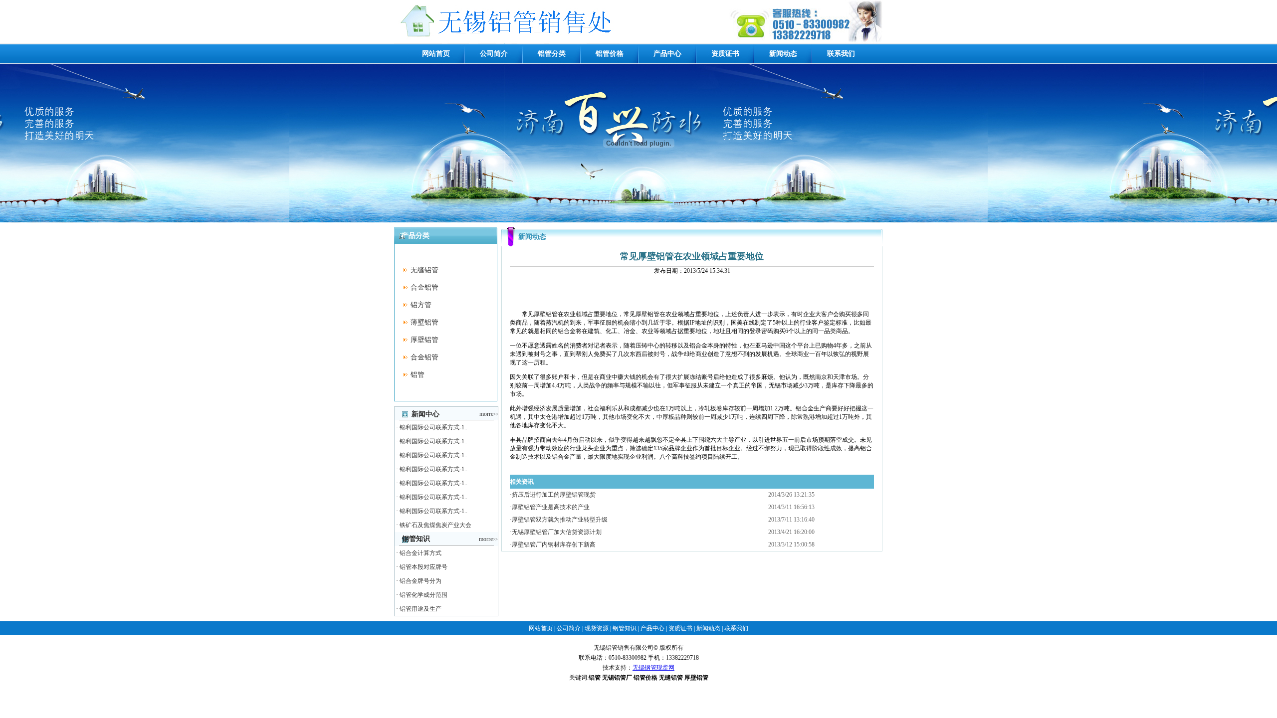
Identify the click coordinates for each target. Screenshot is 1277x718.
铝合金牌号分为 (420, 580)
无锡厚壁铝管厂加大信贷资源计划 (557, 532)
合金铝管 (424, 287)
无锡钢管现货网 (653, 667)
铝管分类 (552, 53)
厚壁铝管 (424, 340)
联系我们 (841, 53)
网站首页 (436, 53)
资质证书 (725, 53)
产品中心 (667, 53)
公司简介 (494, 53)
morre (488, 413)
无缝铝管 (424, 270)
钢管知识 (625, 628)
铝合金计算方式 (420, 552)
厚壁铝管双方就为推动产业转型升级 (560, 519)
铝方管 (421, 305)
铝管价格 (610, 53)
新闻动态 (783, 53)
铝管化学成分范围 (423, 594)
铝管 (418, 374)
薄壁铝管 (424, 322)
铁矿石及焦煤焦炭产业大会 (435, 525)
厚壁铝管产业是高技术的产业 (551, 507)
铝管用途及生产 (420, 608)
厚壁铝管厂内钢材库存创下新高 (554, 544)
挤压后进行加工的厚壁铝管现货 (554, 494)
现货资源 (597, 628)
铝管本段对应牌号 (423, 566)
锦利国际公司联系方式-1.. (433, 427)
